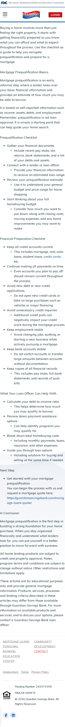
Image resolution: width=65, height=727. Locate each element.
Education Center (11, 658)
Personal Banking (10, 649)
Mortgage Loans (16, 641)
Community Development (45, 644)
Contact (41, 651)
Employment (10, 672)
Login (55, 15)
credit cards (52, 257)
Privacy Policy (40, 672)
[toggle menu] (5, 14)
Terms (25, 672)
